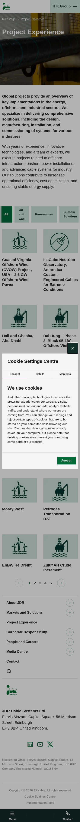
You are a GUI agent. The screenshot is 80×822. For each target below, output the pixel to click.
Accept (66, 460)
